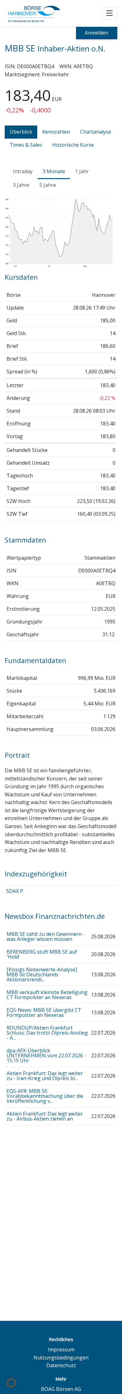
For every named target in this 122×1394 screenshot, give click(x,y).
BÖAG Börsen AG (61, 1389)
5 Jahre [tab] (47, 185)
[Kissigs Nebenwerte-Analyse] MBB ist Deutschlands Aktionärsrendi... (42, 974)
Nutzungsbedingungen (61, 1357)
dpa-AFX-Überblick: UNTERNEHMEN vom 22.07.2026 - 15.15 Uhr (46, 1055)
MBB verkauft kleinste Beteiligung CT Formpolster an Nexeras (47, 995)
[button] (11, 1383)
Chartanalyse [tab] (95, 131)
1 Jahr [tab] (82, 171)
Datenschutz (61, 1365)
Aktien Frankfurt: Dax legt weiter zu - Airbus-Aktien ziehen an (45, 1116)
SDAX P (14, 891)
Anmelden (96, 32)
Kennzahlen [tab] (56, 131)
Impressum (61, 1349)
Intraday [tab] (23, 171)
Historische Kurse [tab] (73, 144)
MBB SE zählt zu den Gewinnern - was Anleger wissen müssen (46, 936)
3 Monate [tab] (54, 171)
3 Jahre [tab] (21, 185)
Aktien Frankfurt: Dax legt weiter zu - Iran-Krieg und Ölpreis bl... (45, 1076)
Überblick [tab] (21, 131)
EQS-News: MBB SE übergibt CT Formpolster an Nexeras (44, 1012)
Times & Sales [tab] (26, 144)
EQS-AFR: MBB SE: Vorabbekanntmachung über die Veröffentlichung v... (45, 1095)
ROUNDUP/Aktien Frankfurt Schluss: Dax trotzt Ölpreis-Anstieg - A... (47, 1032)
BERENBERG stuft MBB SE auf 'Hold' (42, 954)
